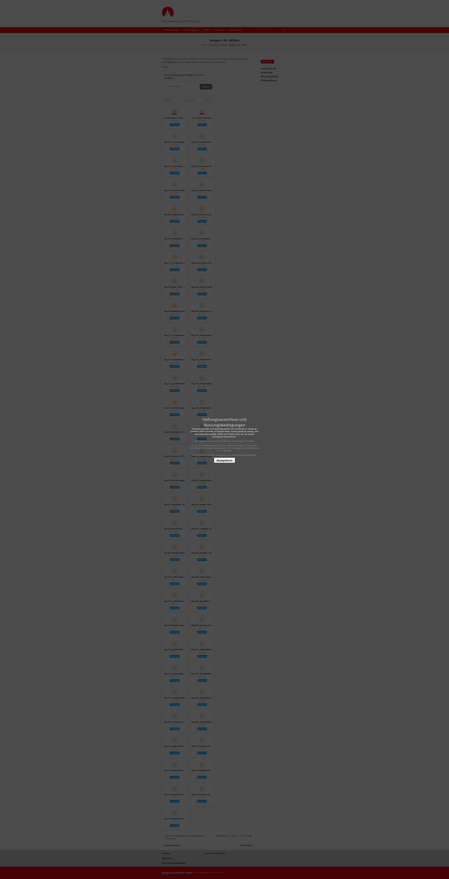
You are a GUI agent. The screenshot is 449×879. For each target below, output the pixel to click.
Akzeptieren (224, 460)
